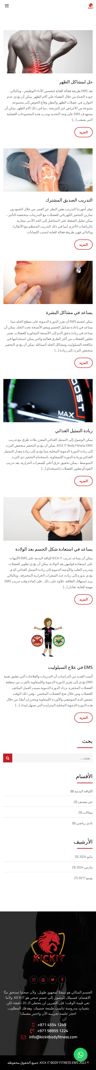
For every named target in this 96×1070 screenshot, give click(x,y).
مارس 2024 (84, 867)
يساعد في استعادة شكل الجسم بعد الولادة (54, 549)
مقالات (88, 812)
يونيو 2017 (85, 878)
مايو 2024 (86, 856)
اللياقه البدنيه (84, 791)
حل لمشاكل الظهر (76, 82)
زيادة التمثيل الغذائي (74, 430)
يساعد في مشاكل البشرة (69, 312)
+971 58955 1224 (52, 1031)
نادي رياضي (84, 823)
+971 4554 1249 (52, 1024)
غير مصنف (85, 802)
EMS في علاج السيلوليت (70, 667)
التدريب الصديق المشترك (69, 200)
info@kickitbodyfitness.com (53, 1037)
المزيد (83, 132)
